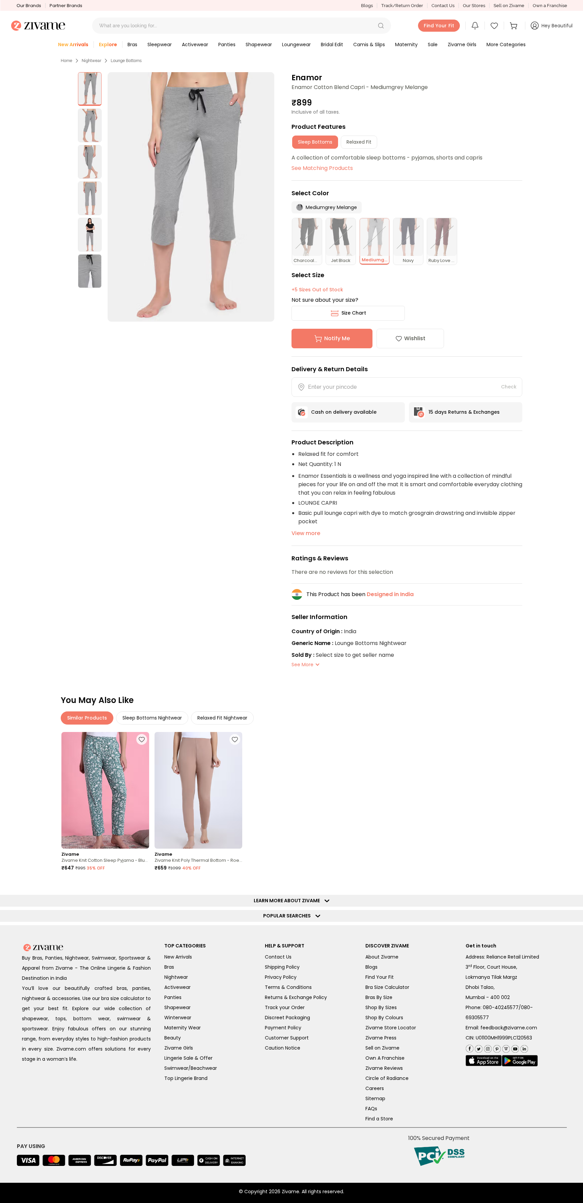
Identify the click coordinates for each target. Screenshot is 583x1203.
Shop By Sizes (381, 1007)
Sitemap (375, 1098)
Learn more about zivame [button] (288, 900)
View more (306, 533)
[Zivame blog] (505, 1047)
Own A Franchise (385, 1058)
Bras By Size (378, 997)
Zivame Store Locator (390, 1027)
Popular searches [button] (288, 915)
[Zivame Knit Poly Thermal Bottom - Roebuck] (198, 790)
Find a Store (379, 1118)
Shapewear (177, 1007)
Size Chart (353, 313)
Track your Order (285, 1007)
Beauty (172, 1037)
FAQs (371, 1108)
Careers (374, 1088)
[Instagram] (487, 1047)
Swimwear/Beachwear (190, 1068)
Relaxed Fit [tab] (358, 142)
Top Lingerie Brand (185, 1078)
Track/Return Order (402, 5)
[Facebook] (469, 1048)
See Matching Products (322, 168)
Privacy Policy (281, 977)
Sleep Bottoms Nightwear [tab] (152, 717)
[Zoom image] (191, 197)
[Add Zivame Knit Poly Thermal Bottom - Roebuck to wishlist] (234, 739)
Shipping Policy (282, 967)
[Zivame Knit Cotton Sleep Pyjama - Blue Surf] (105, 790)
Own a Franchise (550, 5)
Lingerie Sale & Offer (188, 1058)
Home (66, 60)
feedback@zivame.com (508, 1027)
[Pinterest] (496, 1047)
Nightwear (91, 60)
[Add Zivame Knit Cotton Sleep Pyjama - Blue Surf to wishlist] (141, 739)
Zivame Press (380, 1037)
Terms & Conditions (288, 987)
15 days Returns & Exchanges (464, 412)
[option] (90, 89)
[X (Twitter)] (477, 1047)
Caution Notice (282, 1048)
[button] (381, 25)
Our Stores (474, 5)
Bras (169, 967)
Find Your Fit (379, 977)
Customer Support (287, 1037)
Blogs (367, 5)
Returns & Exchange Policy (296, 997)
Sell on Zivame (509, 5)
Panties (173, 997)
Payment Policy (283, 1027)
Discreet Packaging (287, 1017)
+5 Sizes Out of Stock (317, 289)
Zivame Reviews (384, 1068)
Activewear (177, 987)
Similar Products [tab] (87, 717)
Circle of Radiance (387, 1078)
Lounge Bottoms (126, 60)
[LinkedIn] (523, 1047)
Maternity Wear (182, 1027)
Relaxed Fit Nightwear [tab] (222, 717)
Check (509, 386)
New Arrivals (178, 956)
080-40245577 (501, 1007)
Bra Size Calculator (387, 987)
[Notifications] (475, 26)
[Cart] (514, 26)
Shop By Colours (384, 1017)
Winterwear (177, 1017)
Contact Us (443, 5)
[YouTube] (514, 1047)
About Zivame (381, 956)
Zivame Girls (178, 1048)
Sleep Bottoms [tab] (315, 142)
